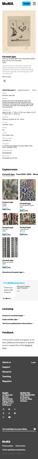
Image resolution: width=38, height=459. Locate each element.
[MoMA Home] (7, 3)
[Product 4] (8, 298)
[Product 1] (3, 298)
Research (6, 371)
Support (6, 367)
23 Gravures (6, 153)
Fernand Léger (9, 56)
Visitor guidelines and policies (13, 450)
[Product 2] (5, 298)
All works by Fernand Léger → (13, 272)
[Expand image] (19, 31)
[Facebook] (10, 409)
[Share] (4, 81)
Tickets (26, 4)
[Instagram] (4, 409)
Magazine (6, 381)
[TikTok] (10, 413)
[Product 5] (9, 298)
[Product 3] (6, 298)
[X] (16, 409)
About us (6, 362)
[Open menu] (34, 3)
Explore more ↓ (24, 90)
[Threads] (4, 413)
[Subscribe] (35, 429)
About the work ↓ (9, 90)
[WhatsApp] (4, 417)
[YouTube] (10, 417)
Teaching (6, 376)
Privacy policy (7, 446)
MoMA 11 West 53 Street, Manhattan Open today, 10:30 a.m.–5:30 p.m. (8, 399)
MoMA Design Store (16, 283)
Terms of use (20, 446)
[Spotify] (16, 413)
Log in (33, 362)
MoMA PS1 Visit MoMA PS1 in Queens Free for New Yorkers (27, 397)
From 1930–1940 (23, 174)
